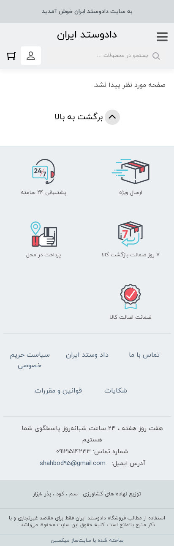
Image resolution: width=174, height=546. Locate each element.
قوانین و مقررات (58, 390)
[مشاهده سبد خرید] (13, 55)
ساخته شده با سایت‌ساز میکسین (87, 540)
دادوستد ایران (87, 34)
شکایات (115, 390)
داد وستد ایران (87, 355)
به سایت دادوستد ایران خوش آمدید (87, 12)
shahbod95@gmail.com (73, 463)
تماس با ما (144, 355)
